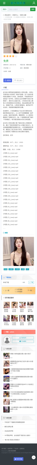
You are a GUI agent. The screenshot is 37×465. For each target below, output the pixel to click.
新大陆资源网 (12, 451)
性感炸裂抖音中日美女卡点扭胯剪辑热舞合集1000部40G (22, 323)
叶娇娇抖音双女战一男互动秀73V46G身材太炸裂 (14, 323)
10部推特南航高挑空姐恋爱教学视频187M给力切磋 (22, 370)
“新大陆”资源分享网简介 (12, 440)
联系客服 (19, 459)
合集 (22, 269)
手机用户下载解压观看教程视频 (14, 422)
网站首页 (8, 15)
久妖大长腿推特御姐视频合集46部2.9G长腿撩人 (21, 377)
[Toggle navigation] (4, 3)
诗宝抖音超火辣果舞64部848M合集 (22, 310)
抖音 (5, 269)
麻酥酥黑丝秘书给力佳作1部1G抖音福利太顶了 (6, 310)
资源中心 (15, 15)
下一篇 (29, 290)
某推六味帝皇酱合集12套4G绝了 (20, 354)
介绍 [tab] (5, 87)
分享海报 (19, 289)
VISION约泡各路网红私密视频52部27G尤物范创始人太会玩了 (21, 393)
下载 (31, 282)
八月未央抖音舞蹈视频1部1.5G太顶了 (14, 310)
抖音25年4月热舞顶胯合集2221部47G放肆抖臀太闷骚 (6, 323)
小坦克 (17, 269)
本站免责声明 (8, 431)
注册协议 (21, 448)
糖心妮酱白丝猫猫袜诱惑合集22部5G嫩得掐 (21, 400)
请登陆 (9, 80)
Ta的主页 (23, 338)
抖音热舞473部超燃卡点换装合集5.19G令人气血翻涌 (30, 310)
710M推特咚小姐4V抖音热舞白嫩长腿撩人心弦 (21, 408)
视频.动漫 (23, 15)
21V (27, 269)
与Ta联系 (23, 341)
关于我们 (4, 448)
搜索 (32, 9)
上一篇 (7, 290)
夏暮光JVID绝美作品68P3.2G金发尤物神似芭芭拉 (22, 385)
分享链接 (19, 291)
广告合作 (15, 448)
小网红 (11, 269)
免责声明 (10, 448)
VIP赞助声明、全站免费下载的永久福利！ (17, 435)
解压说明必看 (8, 426)
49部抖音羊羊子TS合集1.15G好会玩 (30, 323)
